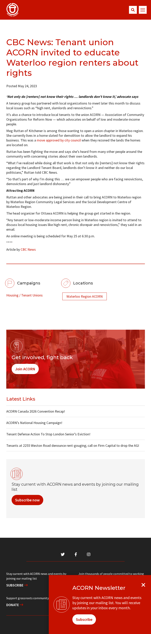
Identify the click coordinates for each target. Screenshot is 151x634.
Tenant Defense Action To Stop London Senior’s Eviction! (48, 434)
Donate (13, 605)
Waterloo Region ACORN (84, 296)
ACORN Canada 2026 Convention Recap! (35, 411)
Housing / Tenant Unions (24, 295)
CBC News (28, 249)
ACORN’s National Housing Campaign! (34, 422)
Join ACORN (25, 368)
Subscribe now (27, 499)
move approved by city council (59, 140)
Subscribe (15, 585)
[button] (133, 10)
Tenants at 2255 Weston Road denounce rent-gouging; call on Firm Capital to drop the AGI (72, 445)
